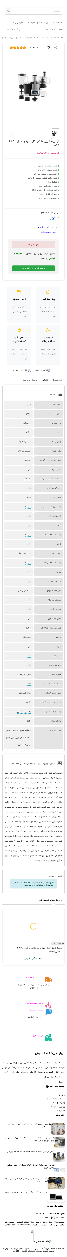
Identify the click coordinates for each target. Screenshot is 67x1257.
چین (29, 404)
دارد (29, 469)
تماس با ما (60, 1110)
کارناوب (16, 1251)
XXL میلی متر (24, 590)
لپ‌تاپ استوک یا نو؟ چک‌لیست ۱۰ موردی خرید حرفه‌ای (26, 1192)
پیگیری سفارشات (13, 29)
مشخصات (57, 379)
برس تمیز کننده (24, 674)
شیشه (28, 507)
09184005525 (53, 1213)
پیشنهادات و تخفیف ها (38, 22)
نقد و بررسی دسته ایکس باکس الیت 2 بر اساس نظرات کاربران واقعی (26, 1180)
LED (29, 721)
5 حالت (27, 479)
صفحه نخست (57, 22)
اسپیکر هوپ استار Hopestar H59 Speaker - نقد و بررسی (30, 1151)
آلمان (28, 413)
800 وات (27, 423)
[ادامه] (62, 1082)
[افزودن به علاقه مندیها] (48, 48)
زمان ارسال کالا (59, 1103)
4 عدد (28, 684)
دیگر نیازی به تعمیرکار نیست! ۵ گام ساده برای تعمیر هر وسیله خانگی (29, 1125)
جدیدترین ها (18, 22)
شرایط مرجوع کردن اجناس (55, 1099)
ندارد (29, 497)
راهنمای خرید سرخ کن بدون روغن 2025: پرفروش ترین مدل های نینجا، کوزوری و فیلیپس (29, 1139)
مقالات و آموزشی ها (54, 29)
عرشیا (52, 217)
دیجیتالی (27, 637)
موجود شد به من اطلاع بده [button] (34, 268)
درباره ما (62, 1095)
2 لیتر (28, 628)
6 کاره (28, 432)
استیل (28, 460)
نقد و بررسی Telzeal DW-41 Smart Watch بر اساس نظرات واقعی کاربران (30, 1166)
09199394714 (39, 1213)
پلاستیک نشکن (24, 712)
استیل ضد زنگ (24, 441)
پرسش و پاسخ (30, 379)
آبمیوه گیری (43, 227)
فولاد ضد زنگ (25, 693)
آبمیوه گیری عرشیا (49, 232)
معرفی (45, 379)
